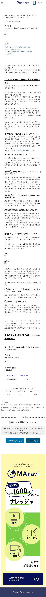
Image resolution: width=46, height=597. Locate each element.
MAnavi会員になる (15, 441)
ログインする (33, 441)
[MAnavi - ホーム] (23, 2)
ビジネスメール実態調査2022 (20, 150)
